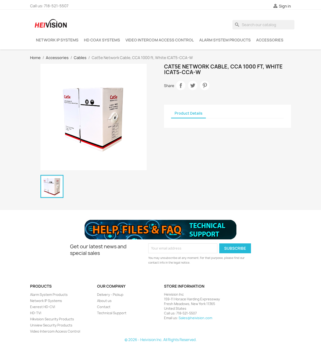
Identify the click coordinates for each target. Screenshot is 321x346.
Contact (103, 307)
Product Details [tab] (188, 113)
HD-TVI (35, 313)
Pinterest (204, 85)
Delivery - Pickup (110, 294)
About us (104, 300)
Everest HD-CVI (42, 307)
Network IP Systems (57, 40)
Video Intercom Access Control (159, 40)
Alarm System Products (225, 40)
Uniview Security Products (51, 325)
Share (180, 85)
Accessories (269, 40)
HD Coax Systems (102, 40)
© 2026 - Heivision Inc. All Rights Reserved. (161, 339)
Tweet (192, 85)
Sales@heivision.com (195, 318)
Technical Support (111, 313)
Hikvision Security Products (52, 319)
